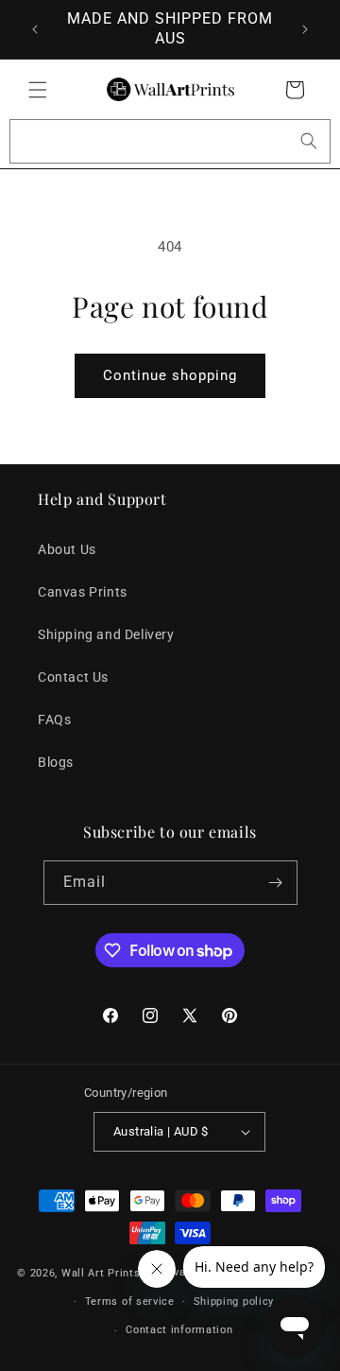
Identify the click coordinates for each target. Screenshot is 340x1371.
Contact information (179, 1330)
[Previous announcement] (35, 29)
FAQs (54, 719)
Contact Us (73, 677)
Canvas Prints (83, 591)
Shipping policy (234, 1301)
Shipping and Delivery (106, 634)
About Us (67, 549)
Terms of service (130, 1301)
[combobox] (170, 141)
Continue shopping (170, 375)
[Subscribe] (276, 882)
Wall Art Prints (101, 1273)
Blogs (56, 762)
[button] (38, 90)
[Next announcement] (305, 29)
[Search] (309, 141)
